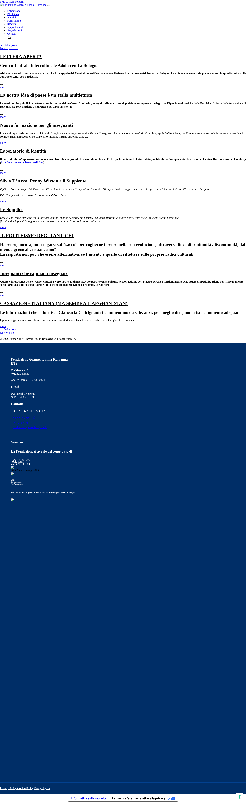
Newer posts (9, 48)
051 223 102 (37, 410)
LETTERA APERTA (21, 56)
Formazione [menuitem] (14, 20)
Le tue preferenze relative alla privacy (139, 798)
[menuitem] (9, 38)
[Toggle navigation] (48, 5)
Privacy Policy (8, 788)
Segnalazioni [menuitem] (14, 30)
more (3, 87)
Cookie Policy (25, 788)
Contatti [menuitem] (11, 33)
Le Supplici (11, 209)
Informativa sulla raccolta (88, 798)
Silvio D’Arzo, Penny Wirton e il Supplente (43, 181)
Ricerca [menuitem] (11, 23)
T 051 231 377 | (20, 410)
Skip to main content (11, 1)
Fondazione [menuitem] (14, 10)
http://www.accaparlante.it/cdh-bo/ (22, 162)
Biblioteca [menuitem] (13, 14)
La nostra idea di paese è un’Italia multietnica (46, 95)
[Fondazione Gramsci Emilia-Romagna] (23, 4)
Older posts (8, 45)
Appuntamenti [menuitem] (15, 27)
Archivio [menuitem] (12, 17)
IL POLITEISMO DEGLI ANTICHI (37, 235)
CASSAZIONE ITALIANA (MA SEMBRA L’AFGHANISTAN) (64, 303)
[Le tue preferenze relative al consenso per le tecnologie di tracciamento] (239, 796)
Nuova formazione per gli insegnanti (36, 125)
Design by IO (42, 788)
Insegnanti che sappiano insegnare (34, 273)
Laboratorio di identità (23, 151)
